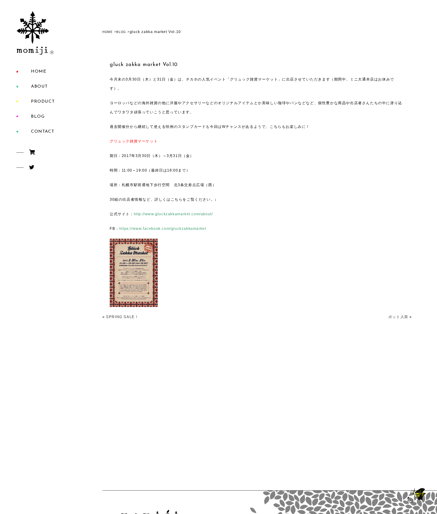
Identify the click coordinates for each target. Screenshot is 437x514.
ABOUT (39, 86)
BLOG (38, 116)
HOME (38, 71)
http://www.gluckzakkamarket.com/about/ (173, 214)
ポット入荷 (398, 317)
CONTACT (42, 131)
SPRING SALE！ (122, 317)
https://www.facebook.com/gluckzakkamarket (162, 228)
